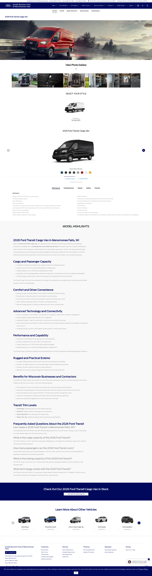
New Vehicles (44, 550)
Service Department (67, 550)
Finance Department (89, 550)
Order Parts (65, 556)
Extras (128, 547)
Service (65, 547)
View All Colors (70, 179)
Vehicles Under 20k (46, 559)
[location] (88, 1)
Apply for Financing (88, 552)
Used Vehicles (45, 554)
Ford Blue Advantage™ (47, 556)
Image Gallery (83, 178)
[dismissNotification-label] (149, 559)
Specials (108, 547)
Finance (86, 547)
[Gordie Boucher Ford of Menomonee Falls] (18, 5)
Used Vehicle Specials (110, 550)
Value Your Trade (130, 550)
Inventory (45, 547)
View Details (25, 529)
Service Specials (109, 552)
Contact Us (11, 552)
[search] (147, 6)
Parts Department (67, 554)
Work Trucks (44, 552)
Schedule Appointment (68, 552)
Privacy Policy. (143, 569)
